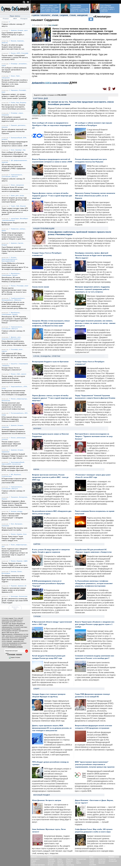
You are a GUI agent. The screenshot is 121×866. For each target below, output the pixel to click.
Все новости (35, 859)
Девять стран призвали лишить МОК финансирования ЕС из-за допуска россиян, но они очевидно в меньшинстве (52, 728)
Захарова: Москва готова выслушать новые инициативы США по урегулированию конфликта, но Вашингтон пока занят (51, 323)
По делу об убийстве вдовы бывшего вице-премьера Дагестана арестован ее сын (13, 47)
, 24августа (14, 488)
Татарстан (112, 859)
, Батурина (22, 102)
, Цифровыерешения (20, 160)
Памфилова (15, 229)
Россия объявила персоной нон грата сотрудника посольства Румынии (14, 131)
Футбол (91, 859)
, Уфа (24, 150)
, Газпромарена (23, 363)
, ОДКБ (25, 561)
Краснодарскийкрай (17, 462)
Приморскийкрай (16, 137)
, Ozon (24, 534)
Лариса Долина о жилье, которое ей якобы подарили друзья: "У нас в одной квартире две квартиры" (52, 195)
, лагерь (21, 195)
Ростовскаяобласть (17, 413)
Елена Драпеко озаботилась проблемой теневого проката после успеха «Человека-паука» (14, 343)
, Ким (17, 102)
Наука (36, 469)
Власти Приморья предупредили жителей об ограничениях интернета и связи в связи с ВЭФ (15, 144)
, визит (26, 285)
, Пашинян (19, 561)
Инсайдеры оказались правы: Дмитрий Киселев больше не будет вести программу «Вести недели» (93, 255)
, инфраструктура (21, 544)
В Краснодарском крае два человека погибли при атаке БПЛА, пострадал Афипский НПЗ (15, 468)
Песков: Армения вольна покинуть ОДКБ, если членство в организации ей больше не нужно (15, 565)
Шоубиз (37, 428)
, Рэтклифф (24, 53)
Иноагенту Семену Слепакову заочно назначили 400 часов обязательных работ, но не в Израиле (95, 195)
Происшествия (81, 859)
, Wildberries (17, 300)
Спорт (36, 689)
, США (17, 206)
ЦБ (12, 160)
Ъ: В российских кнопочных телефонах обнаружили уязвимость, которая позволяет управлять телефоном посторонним (94, 583)
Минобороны (15, 273)
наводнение (82, 15)
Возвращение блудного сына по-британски (50, 362)
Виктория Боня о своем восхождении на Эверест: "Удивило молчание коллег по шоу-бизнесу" (94, 436)
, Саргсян (20, 243)
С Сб (52, 25)
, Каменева (20, 41)
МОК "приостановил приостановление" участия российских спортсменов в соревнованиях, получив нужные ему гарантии (95, 764)
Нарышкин (14, 90)
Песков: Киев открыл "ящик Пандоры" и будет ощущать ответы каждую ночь (12, 538)
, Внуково (23, 206)
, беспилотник (16, 464)
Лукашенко (14, 497)
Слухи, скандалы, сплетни (46, 356)
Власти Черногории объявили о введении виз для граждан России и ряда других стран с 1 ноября (94, 624)
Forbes (13, 102)
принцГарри (15, 218)
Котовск (13, 257)
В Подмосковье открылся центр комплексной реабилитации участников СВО (14, 480)
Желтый (60, 863)
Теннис (91, 863)
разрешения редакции (21, 636)
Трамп (13, 206)
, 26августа (14, 176)
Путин (13, 544)
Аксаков (13, 511)
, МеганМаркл (23, 218)
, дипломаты (21, 125)
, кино (19, 337)
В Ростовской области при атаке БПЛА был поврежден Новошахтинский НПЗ (14, 419)
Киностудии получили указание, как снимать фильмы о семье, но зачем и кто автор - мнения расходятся (95, 323)
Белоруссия (113, 861)
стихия (72, 15)
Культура (51, 863)
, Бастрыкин (18, 524)
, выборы (22, 229)
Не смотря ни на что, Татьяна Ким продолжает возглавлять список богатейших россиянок (13, 107)
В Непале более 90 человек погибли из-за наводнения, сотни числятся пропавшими (15, 189)
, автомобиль (22, 63)
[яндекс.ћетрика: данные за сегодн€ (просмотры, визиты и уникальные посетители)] (14, 657)
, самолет (23, 374)
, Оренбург (18, 150)
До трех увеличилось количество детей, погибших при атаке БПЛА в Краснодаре (15, 601)
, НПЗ (25, 413)
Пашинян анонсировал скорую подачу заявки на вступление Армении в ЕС (14, 590)
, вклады (19, 511)
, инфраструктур (21, 399)
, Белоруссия (22, 497)
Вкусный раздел (41, 795)
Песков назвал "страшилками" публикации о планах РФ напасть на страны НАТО (15, 57)
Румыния (14, 125)
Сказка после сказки (40, 287)
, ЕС (25, 586)
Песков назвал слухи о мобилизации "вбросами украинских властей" (11, 444)
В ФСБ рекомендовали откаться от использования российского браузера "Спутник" (48, 583)
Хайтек (36, 544)
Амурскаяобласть (16, 386)
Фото (33, 863)
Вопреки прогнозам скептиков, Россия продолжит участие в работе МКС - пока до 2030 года (50, 477)
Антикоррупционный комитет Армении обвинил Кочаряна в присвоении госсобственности (13, 431)
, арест (26, 30)
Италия (55, 15)
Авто (77, 861)
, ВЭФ (24, 137)
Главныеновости (16, 174)
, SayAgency (5, 365)
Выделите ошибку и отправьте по (50, 95)
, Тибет (17, 76)
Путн (12, 524)
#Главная (6, 18)
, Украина (14, 275)
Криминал (69, 861)
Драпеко (13, 337)
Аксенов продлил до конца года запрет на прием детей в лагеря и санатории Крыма (15, 200)
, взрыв (20, 113)
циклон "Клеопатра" (42, 15)
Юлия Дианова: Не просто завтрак (46, 800)
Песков (13, 53)
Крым (13, 195)
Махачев (13, 41)
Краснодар (14, 596)
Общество (69, 859)
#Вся (15, 18)
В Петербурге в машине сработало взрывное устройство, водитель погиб (14, 119)
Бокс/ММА (92, 865)
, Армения (20, 586)
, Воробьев (17, 474)
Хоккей (91, 861)
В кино (59, 859)
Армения (14, 30)
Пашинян (14, 586)
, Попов (19, 571)
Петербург (14, 63)
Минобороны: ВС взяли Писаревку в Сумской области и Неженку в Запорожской (14, 279)
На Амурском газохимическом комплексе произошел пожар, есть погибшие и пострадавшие (14, 392)
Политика (51, 859)
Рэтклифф (14, 349)
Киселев (13, 571)
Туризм (37, 616)
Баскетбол (102, 859)
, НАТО (18, 53)
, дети (17, 195)
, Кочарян (20, 30)
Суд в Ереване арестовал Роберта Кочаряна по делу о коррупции (13, 35)
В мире (33, 861)
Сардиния (64, 15)
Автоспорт (102, 861)
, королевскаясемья (8, 220)
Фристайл (101, 863)
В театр (50, 865)
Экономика (51, 861)
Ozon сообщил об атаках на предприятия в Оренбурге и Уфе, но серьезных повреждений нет (15, 154)
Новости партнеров (38, 865)
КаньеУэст (14, 363)
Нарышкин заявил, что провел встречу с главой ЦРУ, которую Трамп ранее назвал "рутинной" (14, 96)
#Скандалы (24, 18)
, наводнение (19, 185)
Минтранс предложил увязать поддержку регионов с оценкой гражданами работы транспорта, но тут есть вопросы (92, 289)
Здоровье (60, 865)
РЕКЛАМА (19, 654)
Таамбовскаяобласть (18, 298)
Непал (13, 76)
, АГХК (25, 386)
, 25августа (14, 328)
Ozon (12, 150)
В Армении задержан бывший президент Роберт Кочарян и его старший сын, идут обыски (14, 456)
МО (12, 474)
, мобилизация (20, 437)
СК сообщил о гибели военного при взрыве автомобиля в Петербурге (14, 70)
